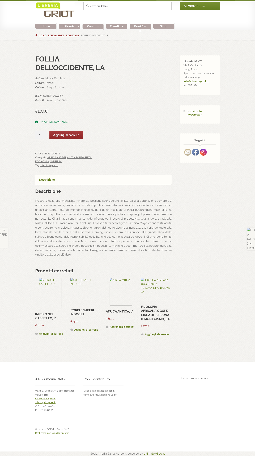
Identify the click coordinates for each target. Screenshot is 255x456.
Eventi (114, 26)
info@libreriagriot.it (196, 81)
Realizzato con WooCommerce (52, 433)
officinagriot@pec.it (45, 402)
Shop (163, 26)
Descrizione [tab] (47, 179)
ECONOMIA (72, 35)
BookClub (140, 28)
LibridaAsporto (49, 165)
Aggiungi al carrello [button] (51, 333)
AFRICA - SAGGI (56, 35)
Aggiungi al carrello (66, 135)
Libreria (69, 26)
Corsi (90, 26)
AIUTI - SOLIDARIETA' (79, 157)
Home (46, 26)
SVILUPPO (56, 161)
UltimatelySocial (154, 453)
